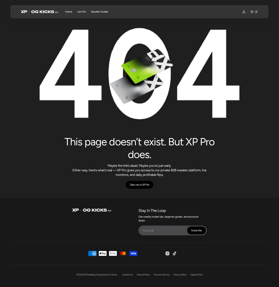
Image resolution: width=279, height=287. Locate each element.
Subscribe (196, 230)
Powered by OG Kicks (106, 274)
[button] (243, 11)
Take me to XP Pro (139, 184)
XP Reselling (89, 274)
